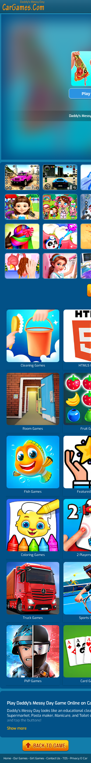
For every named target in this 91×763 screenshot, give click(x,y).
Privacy (74, 758)
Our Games (20, 758)
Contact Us (53, 758)
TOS (65, 758)
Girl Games (37, 758)
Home (7, 758)
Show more (17, 728)
